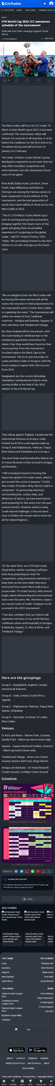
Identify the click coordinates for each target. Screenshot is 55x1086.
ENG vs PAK (30, 10)
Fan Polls (49, 1011)
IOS (12, 887)
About (10, 1058)
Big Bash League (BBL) (12, 1015)
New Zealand (8, 976)
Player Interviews (45, 998)
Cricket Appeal (46, 1002)
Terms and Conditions (12, 1076)
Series (30, 1084)
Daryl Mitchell (47, 981)
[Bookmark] (27, 80)
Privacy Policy (29, 1076)
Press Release (9, 39)
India (4, 963)
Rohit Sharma (47, 967)
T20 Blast (6, 1019)
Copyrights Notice (45, 1076)
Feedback (33, 1058)
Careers (44, 1058)
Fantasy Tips (41, 1084)
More (51, 1084)
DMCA (47, 1063)
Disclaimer (28, 1068)
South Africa (7, 981)
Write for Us (34, 1063)
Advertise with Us (15, 1063)
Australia (6, 967)
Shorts (22, 1084)
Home (4, 1084)
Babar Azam (47, 972)
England (5, 972)
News (19, 10)
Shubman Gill (47, 963)
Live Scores (8, 10)
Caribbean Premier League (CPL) (10, 1002)
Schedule (13, 1084)
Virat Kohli (48, 976)
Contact (20, 1058)
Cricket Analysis (46, 1006)
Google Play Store (25, 887)
